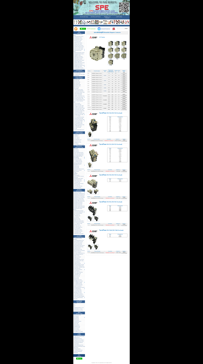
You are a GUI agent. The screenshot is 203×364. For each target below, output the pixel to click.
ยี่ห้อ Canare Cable (77, 83)
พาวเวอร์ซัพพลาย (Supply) (78, 282)
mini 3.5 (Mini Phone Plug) (78, 156)
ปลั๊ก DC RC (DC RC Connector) (79, 176)
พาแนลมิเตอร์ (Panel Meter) (78, 284)
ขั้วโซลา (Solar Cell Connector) (78, 153)
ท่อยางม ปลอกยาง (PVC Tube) (78, 260)
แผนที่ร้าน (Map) (119, 16)
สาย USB (75, 128)
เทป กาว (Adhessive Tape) (78, 223)
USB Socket (76, 177)
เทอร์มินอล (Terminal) (77, 263)
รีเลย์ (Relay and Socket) (78, 292)
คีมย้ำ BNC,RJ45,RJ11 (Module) (79, 222)
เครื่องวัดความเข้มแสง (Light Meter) (79, 206)
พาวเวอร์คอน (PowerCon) (78, 160)
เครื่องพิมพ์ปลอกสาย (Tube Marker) (79, 197)
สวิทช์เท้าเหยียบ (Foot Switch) (78, 57)
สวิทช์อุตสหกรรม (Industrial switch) (79, 65)
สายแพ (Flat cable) (77, 103)
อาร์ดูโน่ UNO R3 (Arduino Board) (79, 336)
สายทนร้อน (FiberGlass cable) (78, 98)
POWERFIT (76, 173)
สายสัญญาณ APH (76, 134)
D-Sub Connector (76, 175)
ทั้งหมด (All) (76, 352)
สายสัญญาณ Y (76, 135)
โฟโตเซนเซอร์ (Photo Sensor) (78, 36)
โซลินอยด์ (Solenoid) (77, 348)
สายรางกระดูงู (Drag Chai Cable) (79, 117)
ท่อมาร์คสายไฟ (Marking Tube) (79, 265)
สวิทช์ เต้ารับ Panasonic (77, 321)
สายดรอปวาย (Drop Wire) (78, 94)
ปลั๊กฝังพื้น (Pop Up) (77, 326)
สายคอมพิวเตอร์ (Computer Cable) (79, 92)
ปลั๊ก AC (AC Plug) (77, 327)
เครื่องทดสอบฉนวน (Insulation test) (79, 194)
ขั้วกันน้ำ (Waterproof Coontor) (78, 152)
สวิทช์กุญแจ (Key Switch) (78, 44)
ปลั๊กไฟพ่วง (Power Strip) (78, 279)
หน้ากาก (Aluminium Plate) (78, 186)
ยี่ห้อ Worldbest (76, 88)
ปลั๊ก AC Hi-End (76, 277)
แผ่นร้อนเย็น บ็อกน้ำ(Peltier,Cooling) (79, 346)
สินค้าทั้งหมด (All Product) (95, 16)
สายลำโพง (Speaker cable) (78, 122)
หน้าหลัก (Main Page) (84, 16)
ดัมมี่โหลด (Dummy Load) (78, 249)
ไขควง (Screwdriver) (77, 228)
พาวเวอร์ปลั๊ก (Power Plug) (78, 161)
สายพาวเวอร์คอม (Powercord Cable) (78, 101)
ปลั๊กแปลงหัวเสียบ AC (77, 330)
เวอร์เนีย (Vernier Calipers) (78, 229)
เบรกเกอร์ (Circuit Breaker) (78, 269)
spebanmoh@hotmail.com (105, 28)
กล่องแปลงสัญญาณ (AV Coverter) (79, 144)
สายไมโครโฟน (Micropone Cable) (79, 119)
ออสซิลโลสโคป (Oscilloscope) (78, 233)
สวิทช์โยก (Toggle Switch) (78, 61)
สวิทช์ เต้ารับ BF (76, 322)
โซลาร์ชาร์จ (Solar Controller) (78, 310)
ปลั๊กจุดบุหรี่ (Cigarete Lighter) (78, 178)
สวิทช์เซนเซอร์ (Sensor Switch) (79, 53)
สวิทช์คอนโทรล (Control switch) (77, 51)
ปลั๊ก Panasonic (76, 316)
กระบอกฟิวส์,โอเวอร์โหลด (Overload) (77, 239)
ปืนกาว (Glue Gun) (77, 214)
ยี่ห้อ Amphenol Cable (77, 84)
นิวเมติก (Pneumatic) (77, 268)
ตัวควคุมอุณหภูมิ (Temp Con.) (78, 254)
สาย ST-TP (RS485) (77, 115)
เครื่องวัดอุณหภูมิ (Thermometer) (79, 199)
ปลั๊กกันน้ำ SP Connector (78, 170)
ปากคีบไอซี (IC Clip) (77, 215)
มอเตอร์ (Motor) (76, 343)
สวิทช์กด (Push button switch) (78, 45)
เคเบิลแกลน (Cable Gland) (78, 244)
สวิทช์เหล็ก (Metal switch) (78, 66)
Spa (74, 304)
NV (74, 306)
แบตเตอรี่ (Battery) (77, 270)
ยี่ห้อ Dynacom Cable (77, 85)
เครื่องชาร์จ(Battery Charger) (78, 308)
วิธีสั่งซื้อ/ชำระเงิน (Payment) (107, 17)
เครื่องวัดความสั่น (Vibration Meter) (79, 207)
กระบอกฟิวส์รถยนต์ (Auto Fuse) (79, 240)
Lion (74, 305)
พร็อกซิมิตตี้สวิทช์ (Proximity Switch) (78, 35)
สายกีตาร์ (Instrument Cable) (78, 89)
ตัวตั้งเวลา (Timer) (76, 255)
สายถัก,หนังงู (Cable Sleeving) (78, 97)
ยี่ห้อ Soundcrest (76, 151)
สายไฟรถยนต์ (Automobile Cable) (79, 110)
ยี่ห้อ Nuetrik (76, 148)
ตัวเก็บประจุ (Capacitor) (77, 251)
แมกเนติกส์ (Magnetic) (77, 288)
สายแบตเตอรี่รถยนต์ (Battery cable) (79, 99)
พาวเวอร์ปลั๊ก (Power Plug (78, 283)
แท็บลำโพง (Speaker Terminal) (78, 183)
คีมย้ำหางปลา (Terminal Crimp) (78, 220)
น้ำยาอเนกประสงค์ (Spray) (78, 213)
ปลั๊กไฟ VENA (76, 323)
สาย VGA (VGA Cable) (77, 127)
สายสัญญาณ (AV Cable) (77, 142)
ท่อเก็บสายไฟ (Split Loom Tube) (79, 259)
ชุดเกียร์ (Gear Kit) (77, 337)
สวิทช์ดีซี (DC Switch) (77, 55)
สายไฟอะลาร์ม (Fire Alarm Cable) (79, 113)
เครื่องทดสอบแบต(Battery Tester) (79, 307)
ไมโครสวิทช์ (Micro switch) (78, 39)
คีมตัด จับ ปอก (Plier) (77, 219)
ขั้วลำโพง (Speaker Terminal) (78, 241)
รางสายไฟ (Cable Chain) (78, 291)
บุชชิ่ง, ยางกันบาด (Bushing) (78, 272)
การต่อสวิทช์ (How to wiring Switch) (79, 69)
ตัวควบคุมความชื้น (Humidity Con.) (79, 253)
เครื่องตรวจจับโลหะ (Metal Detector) (77, 209)
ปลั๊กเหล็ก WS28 (76, 166)
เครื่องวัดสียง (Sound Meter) (78, 202)
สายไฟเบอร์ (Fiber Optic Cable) (79, 109)
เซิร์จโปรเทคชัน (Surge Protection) (79, 245)
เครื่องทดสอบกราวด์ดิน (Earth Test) (79, 193)
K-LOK (75, 172)
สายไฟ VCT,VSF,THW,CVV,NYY (79, 129)
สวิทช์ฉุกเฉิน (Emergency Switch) (79, 52)
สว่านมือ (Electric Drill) (77, 232)
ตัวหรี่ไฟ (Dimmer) (77, 258)
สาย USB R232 (76, 143)
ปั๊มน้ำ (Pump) (76, 347)
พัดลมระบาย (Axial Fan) (77, 286)
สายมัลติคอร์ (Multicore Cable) (78, 114)
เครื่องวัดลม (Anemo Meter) (78, 203)
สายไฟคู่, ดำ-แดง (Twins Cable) (79, 105)
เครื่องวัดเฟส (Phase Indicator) (78, 210)
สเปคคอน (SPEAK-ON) (77, 159)
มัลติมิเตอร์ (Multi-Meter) (77, 192)
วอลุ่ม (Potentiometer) (77, 41)
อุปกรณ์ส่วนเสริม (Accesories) (78, 67)
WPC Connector (76, 171)
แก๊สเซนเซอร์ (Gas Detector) (78, 342)
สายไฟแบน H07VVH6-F (77, 104)
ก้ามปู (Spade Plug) (77, 182)
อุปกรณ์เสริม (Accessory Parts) (79, 341)
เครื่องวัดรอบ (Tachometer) (78, 204)
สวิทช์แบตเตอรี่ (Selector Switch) (79, 60)
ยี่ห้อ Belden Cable (77, 79)
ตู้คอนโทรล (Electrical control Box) (79, 250)
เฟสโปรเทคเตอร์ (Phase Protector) (79, 287)
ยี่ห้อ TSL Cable (76, 87)
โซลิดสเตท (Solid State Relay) (78, 246)
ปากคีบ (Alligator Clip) (77, 273)
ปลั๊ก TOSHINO (76, 317)
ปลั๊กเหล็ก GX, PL (76, 165)
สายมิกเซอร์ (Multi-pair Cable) (78, 118)
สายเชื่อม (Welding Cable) (78, 93)
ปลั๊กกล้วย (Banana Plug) (78, 179)
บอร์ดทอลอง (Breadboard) (78, 351)
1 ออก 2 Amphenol (77, 138)
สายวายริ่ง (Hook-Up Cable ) (78, 123)
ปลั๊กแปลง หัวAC (76, 278)
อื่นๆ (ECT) (75, 298)
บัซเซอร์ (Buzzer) (76, 75)
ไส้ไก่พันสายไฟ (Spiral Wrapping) (79, 296)
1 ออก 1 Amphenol (77, 137)
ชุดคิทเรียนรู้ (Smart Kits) (78, 338)
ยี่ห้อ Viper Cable (76, 80)
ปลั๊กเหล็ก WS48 (76, 167)
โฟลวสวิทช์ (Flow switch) (78, 37)
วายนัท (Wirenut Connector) (78, 293)
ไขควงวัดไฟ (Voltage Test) (78, 227)
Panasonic (75, 303)
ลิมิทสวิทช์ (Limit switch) (77, 40)
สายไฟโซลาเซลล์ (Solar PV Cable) (79, 108)
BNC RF (75, 174)
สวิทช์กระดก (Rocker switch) (78, 49)
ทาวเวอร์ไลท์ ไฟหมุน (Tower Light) (79, 74)
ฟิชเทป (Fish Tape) (77, 218)
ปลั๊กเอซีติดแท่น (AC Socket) (78, 331)
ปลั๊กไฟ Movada (76, 318)
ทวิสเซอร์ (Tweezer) (77, 224)
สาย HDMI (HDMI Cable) (77, 139)
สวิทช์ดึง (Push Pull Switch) (78, 56)
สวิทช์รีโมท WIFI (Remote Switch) (79, 62)
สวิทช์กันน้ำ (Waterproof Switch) (79, 46)
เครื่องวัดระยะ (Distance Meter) (78, 198)
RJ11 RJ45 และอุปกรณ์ (77, 187)
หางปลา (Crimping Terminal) (78, 297)
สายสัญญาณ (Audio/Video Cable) (79, 124)
